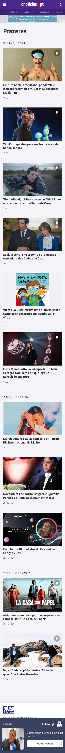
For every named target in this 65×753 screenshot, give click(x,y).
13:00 (5, 322)
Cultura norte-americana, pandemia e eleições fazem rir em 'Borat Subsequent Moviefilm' (30, 88)
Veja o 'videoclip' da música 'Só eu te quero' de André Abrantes (28, 672)
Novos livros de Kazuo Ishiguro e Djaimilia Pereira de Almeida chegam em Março (31, 495)
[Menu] (4, 4)
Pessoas (13, 11)
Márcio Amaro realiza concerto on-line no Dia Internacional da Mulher (31, 440)
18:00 (5, 97)
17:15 (5, 208)
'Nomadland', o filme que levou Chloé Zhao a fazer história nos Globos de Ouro (32, 201)
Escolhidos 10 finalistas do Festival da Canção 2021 (29, 551)
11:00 (5, 381)
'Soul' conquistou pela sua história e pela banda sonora (31, 146)
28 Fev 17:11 (8, 447)
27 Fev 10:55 (8, 679)
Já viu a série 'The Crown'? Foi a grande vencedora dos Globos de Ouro (29, 256)
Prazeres (28, 11)
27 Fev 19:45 (8, 624)
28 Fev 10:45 (8, 558)
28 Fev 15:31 (8, 502)
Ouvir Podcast (45, 743)
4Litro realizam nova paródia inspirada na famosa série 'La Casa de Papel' (31, 617)
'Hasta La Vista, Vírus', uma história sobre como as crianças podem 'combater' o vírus (31, 313)
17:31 (5, 153)
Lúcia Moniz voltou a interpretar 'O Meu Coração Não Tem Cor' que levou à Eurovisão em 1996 (30, 372)
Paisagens (44, 11)
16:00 (5, 263)
